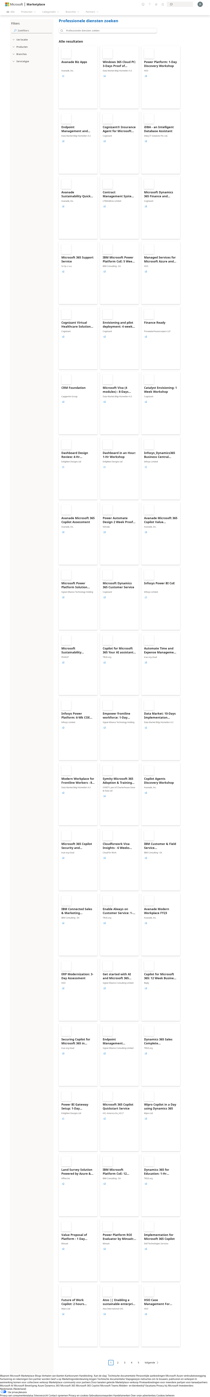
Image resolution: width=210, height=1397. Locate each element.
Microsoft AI (6, 1385)
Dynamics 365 (52, 1385)
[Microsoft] (14, 4)
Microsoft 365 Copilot (88, 1385)
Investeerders (186, 1385)
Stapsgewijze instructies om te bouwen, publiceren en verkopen (160, 1379)
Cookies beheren (165, 1395)
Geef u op (56, 1379)
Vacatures (150, 1385)
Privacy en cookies (78, 1395)
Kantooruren (71, 1375)
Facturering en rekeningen (14, 1379)
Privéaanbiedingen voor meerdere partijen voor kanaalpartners (173, 1382)
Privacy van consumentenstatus (16, 1395)
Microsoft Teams (109, 1385)
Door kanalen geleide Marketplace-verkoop (115, 1382)
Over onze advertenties (143, 1395)
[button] (61, 31)
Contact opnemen (58, 1395)
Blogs (38, 1375)
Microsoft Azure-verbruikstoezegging (186, 1375)
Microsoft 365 (67, 1385)
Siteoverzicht (41, 1395)
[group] (63, 76)
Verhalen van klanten (53, 1375)
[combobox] (108, 30)
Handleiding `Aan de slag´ (93, 1375)
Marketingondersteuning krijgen (79, 1379)
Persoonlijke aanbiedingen (150, 1375)
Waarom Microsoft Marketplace (17, 1375)
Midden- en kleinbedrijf (132, 1385)
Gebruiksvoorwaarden (101, 1395)
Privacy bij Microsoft (167, 1385)
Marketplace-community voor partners (70, 1382)
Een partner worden (39, 1379)
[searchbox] (35, 30)
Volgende (150, 1362)
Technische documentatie (122, 1375)
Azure (41, 1385)
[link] (78, 77)
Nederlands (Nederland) (13, 1388)
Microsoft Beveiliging (25, 1385)
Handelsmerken (121, 1395)
